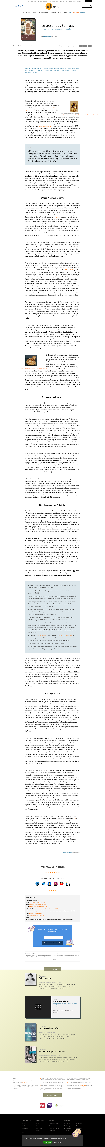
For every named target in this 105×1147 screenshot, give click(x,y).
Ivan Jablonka (47, 36)
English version (63, 46)
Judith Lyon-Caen (45, 982)
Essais (70, 12)
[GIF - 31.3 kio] (31, 360)
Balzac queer (45, 978)
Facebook (80, 1123)
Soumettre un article (32, 1)
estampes (57, 217)
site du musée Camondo (35, 913)
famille (19, 46)
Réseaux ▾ (80, 1)
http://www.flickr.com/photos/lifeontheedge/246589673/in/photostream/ (79, 114)
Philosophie (53, 12)
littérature (31, 46)
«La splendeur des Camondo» (41, 911)
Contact (51, 1126)
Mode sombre (73, 1)
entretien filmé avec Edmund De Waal (38, 907)
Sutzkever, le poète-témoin (52, 1051)
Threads (67, 1130)
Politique (22, 12)
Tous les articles (64, 1)
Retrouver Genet (61, 1001)
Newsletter (68, 1123)
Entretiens (82, 12)
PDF (81, 46)
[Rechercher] (91, 6)
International (44, 12)
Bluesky (68, 1126)
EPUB (85, 46)
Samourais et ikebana (54, 909)
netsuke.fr (45, 909)
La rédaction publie (43, 1)
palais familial (68, 270)
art (22, 46)
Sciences (65, 12)
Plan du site (52, 1135)
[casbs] (42, 1105)
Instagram (68, 1133)
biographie (36, 46)
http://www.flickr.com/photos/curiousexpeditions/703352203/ (33, 368)
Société (28, 12)
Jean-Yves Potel (45, 1032)
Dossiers (38, 1130)
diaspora (26, 46)
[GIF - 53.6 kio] (74, 106)
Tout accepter (47, 1142)
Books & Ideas (88, 1)
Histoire (59, 12)
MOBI (89, 46)
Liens (50, 1133)
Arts (39, 12)
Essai (55, 999)
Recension (44, 20)
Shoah (16, 46)
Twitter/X (67, 1135)
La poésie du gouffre (48, 1028)
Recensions (76, 12)
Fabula (68, 1082)
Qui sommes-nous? (54, 1)
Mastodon (68, 1128)
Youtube (79, 1126)
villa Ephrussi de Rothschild (36, 915)
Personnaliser (57, 1142)
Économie (33, 12)
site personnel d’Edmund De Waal (37, 905)
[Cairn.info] (60, 1105)
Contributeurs (52, 1130)
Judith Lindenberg (45, 1055)
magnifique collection (45, 126)
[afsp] (49, 1105)
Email (42, 937)
